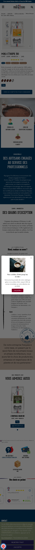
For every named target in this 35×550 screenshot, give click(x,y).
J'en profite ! (17, 290)
